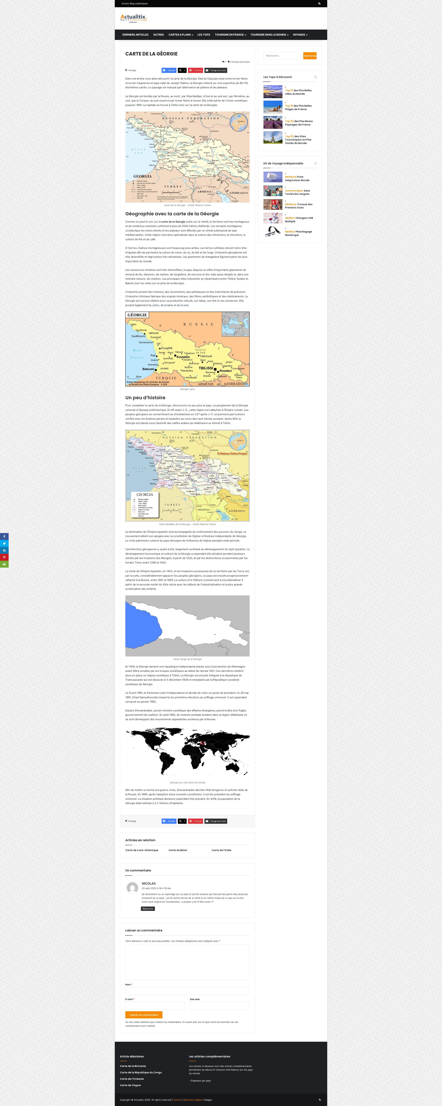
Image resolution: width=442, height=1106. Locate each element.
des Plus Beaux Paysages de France (299, 122)
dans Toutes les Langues (297, 192)
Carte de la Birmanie (133, 1066)
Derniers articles (135, 34)
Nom (128, 984)
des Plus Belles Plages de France (298, 107)
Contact (177, 1099)
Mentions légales (193, 1099)
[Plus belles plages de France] (272, 107)
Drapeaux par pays (201, 1080)
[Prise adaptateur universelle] (272, 177)
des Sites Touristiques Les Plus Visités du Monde (298, 140)
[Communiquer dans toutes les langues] (272, 190)
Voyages (299, 34)
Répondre (148, 908)
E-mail (129, 999)
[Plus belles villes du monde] (272, 91)
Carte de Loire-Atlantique (141, 850)
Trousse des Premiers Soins (299, 206)
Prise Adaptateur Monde (297, 178)
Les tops (204, 34)
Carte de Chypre (130, 1085)
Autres (158, 34)
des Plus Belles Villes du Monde (298, 92)
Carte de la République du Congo (141, 1072)
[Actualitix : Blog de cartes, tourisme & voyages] (133, 18)
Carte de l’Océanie (132, 1079)
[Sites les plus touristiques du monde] (272, 137)
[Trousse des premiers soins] (272, 204)
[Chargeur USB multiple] (272, 218)
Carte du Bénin (178, 850)
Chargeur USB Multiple (299, 219)
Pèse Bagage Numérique (298, 233)
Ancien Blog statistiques (135, 3)
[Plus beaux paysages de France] (272, 122)
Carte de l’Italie (221, 850)
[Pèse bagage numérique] (272, 231)
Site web (195, 999)
